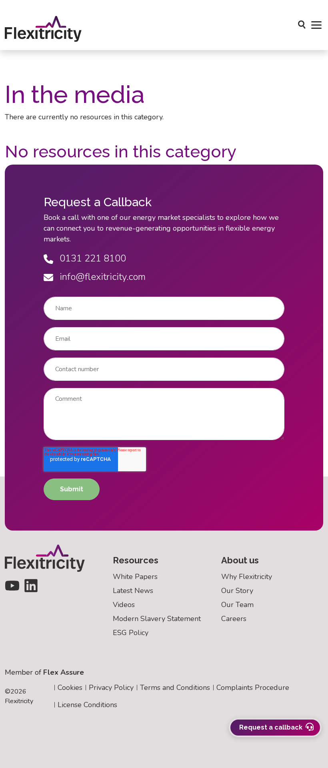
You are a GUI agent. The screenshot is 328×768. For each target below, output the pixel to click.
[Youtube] (12, 585)
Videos (124, 604)
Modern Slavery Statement (157, 618)
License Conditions (87, 705)
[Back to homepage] (49, 558)
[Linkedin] (31, 585)
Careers (233, 618)
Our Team (237, 604)
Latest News (133, 590)
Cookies (70, 687)
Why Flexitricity (246, 576)
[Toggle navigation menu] (316, 25)
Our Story (237, 590)
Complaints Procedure (252, 687)
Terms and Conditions (175, 687)
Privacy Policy (111, 687)
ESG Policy (130, 632)
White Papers (135, 576)
